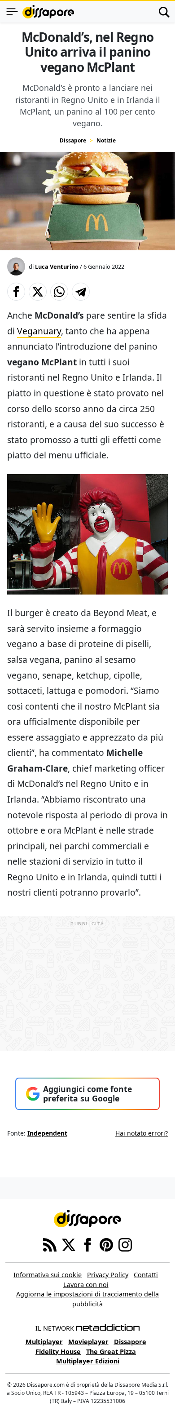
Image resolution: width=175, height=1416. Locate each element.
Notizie (106, 140)
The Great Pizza (111, 1351)
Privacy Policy (107, 1274)
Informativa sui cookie (47, 1274)
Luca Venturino (57, 266)
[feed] (50, 1244)
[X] (68, 1244)
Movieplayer (88, 1341)
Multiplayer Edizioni (87, 1361)
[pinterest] (106, 1244)
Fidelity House (58, 1351)
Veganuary (39, 331)
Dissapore (73, 140)
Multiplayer (44, 1341)
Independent (47, 1133)
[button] (16, 292)
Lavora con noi (86, 1284)
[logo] (48, 11)
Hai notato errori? (141, 1133)
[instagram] (125, 1244)
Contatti (146, 1274)
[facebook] (87, 1244)
